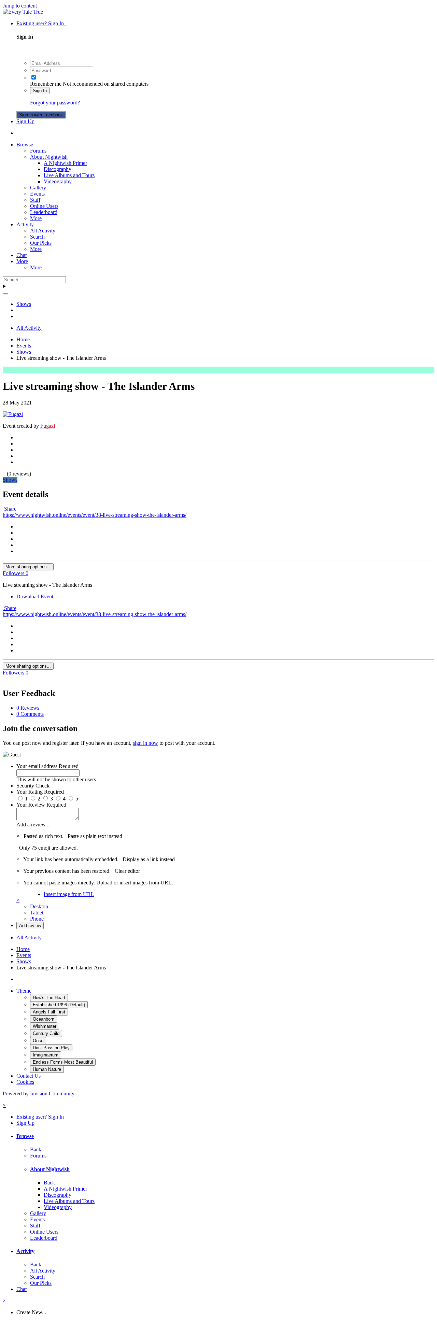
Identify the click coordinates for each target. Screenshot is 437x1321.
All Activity (42, 230)
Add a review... (33, 824)
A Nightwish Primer (65, 163)
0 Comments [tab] (30, 714)
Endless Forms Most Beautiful (63, 1062)
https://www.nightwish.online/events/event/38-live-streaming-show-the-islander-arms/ (94, 515)
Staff (35, 200)
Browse (24, 144)
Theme (23, 991)
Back (35, 1149)
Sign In (40, 90)
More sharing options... (28, 566)
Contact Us (28, 1076)
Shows (10, 480)
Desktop (39, 906)
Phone (37, 919)
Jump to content (20, 6)
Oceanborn (43, 1019)
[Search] (5, 294)
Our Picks (41, 243)
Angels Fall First (49, 1011)
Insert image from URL (69, 894)
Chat (21, 255)
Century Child (46, 1033)
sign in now (145, 743)
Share (9, 509)
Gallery (38, 187)
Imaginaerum (45, 1054)
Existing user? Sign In (41, 23)
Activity (25, 224)
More (36, 218)
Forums (38, 151)
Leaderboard (43, 212)
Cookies (25, 1082)
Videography (58, 181)
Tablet (36, 912)
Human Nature (47, 1069)
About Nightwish (49, 157)
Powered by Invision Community (38, 1093)
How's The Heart (49, 997)
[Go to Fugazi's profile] (13, 414)
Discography (57, 169)
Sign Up (25, 121)
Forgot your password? (55, 102)
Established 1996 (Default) (59, 1004)
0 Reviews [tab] (27, 708)
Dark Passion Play (51, 1047)
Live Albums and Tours (69, 175)
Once (38, 1040)
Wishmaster (44, 1026)
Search (37, 237)
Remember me (45, 84)
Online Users (44, 206)
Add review (30, 925)
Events (37, 194)
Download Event (34, 596)
